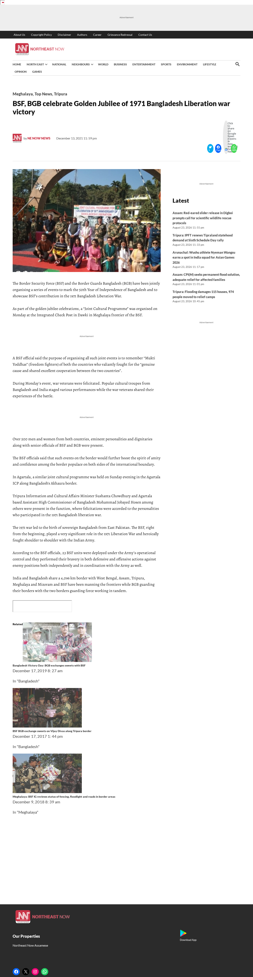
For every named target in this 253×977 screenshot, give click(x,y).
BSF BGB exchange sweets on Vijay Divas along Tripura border (52, 731)
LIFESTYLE (209, 64)
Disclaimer (64, 34)
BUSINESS (120, 64)
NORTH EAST (35, 64)
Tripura (60, 93)
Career (97, 34)
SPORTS (166, 64)
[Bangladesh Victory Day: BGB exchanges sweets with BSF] (57, 660)
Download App (188, 939)
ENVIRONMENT (187, 64)
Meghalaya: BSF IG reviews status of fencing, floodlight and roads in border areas (64, 796)
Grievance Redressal (120, 34)
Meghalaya (23, 93)
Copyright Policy (41, 34)
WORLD (103, 64)
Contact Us (145, 34)
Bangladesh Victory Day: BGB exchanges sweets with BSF (49, 665)
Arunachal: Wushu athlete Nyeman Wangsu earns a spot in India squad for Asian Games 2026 (204, 257)
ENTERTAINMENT (143, 64)
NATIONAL (59, 64)
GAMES (37, 71)
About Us (19, 34)
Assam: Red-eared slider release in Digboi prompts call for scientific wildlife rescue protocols (203, 218)
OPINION (21, 71)
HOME (17, 64)
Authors (82, 34)
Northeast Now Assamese (30, 945)
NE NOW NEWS (38, 138)
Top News (43, 93)
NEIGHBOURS (81, 64)
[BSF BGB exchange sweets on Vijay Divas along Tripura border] (47, 726)
